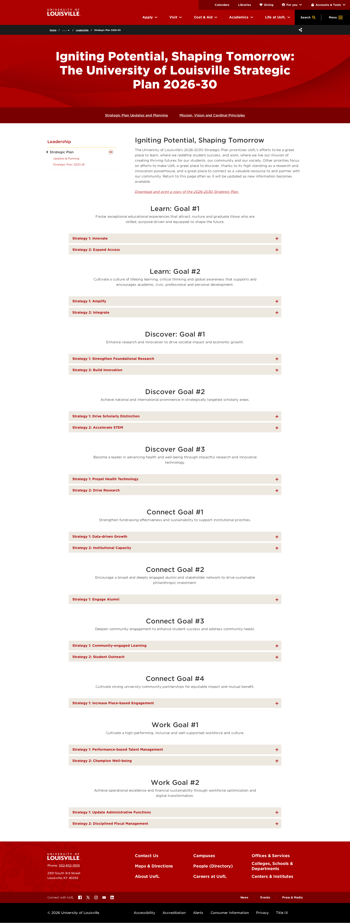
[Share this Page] (300, 30)
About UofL (147, 876)
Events (265, 897)
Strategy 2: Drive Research (96, 490)
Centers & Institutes (272, 876)
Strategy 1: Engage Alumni (95, 599)
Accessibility (144, 913)
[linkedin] (112, 897)
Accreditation (174, 913)
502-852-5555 (69, 865)
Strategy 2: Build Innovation (97, 370)
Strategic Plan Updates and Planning (136, 115)
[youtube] (104, 897)
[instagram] (96, 897)
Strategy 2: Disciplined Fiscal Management (110, 823)
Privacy (262, 913)
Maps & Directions (154, 866)
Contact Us (146, 855)
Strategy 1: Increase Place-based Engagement (113, 703)
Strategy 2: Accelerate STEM (97, 427)
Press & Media (292, 897)
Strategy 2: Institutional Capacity (101, 548)
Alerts (198, 913)
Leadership (82, 30)
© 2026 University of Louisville (73, 913)
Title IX (282, 913)
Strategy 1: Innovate (90, 238)
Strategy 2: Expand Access (96, 250)
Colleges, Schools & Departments (272, 866)
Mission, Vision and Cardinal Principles (212, 115)
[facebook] (80, 897)
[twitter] (88, 897)
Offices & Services (271, 855)
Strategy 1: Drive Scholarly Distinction (106, 416)
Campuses (204, 855)
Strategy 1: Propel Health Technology (105, 479)
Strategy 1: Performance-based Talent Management (117, 749)
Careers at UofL (210, 876)
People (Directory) (213, 866)
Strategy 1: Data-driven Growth (99, 536)
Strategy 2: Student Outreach (98, 657)
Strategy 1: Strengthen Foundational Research (113, 359)
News (244, 897)
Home (53, 30)
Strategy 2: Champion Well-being (102, 761)
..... (65, 30)
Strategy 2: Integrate (90, 312)
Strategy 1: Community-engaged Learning (109, 645)
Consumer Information (230, 913)
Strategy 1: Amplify (89, 301)
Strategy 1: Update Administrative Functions (111, 812)
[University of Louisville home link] (64, 12)
